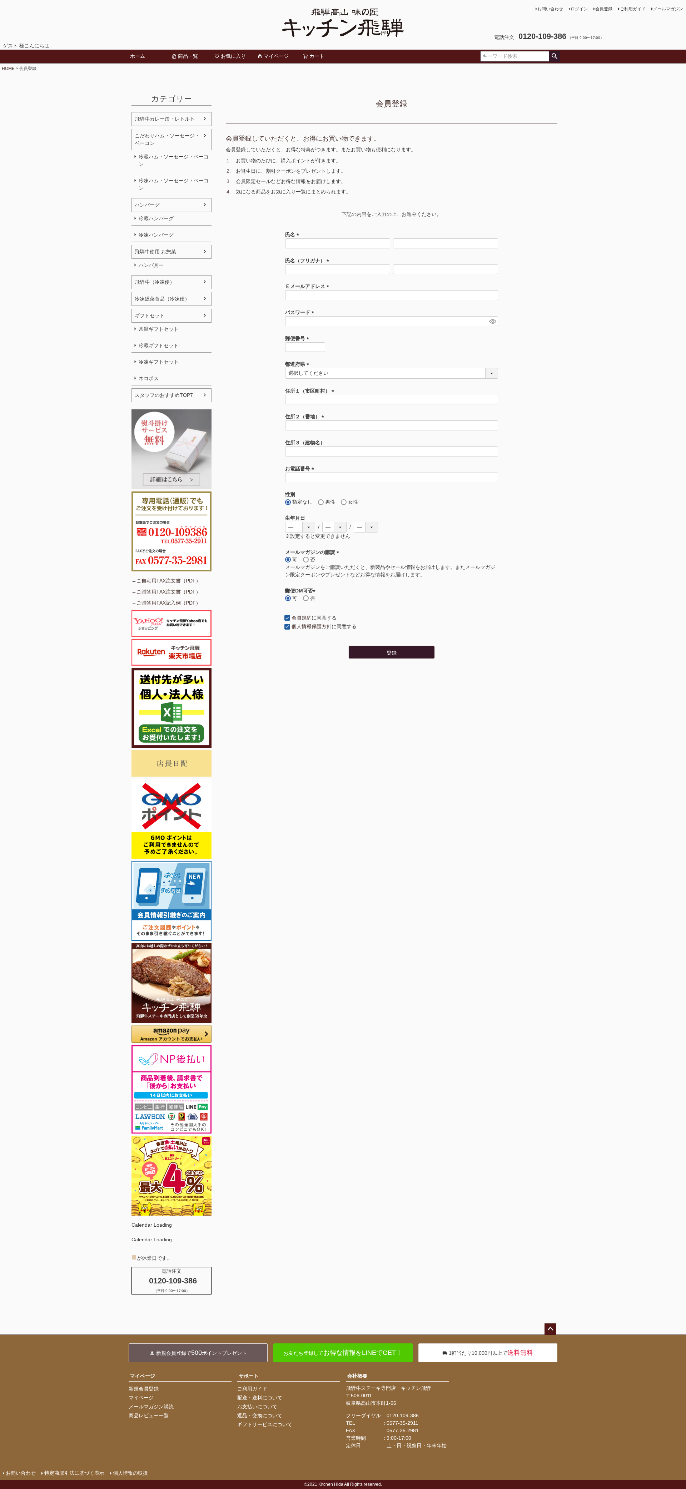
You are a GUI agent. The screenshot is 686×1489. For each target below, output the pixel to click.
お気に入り (233, 56)
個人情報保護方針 (312, 626)
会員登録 (603, 8)
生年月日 (295, 518)
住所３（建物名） (305, 442)
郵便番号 (298, 338)
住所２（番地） (306, 416)
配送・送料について (259, 1397)
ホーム (137, 56)
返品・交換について (259, 1415)
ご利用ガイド (633, 8)
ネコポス (149, 378)
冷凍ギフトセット (159, 362)
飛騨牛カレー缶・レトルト (165, 119)
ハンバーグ (147, 205)
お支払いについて (257, 1406)
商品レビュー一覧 (149, 1415)
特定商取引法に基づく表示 (74, 1473)
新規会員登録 (144, 1389)
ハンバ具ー (151, 265)
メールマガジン (668, 8)
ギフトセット (150, 315)
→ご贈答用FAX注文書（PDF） (166, 592)
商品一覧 (188, 56)
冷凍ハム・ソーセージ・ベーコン (174, 184)
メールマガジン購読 (151, 1406)
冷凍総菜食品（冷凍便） (162, 299)
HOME (8, 68)
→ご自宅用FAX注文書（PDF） (166, 581)
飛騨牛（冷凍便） (155, 282)
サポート (249, 1376)
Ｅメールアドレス (308, 286)
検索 (554, 56)
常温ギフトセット (159, 329)
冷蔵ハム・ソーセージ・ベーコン (174, 160)
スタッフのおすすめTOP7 (164, 395)
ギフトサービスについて (264, 1424)
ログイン (579, 8)
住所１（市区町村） (311, 391)
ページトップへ (550, 1329)
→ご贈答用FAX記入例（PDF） (166, 603)
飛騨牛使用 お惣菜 (155, 251)
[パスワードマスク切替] (492, 321)
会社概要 (357, 1376)
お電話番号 (301, 468)
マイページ (276, 56)
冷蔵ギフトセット (159, 345)
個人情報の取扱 (130, 1473)
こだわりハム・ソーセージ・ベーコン (167, 139)
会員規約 (302, 618)
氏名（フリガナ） (308, 260)
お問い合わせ (550, 8)
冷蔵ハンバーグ (156, 218)
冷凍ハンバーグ (156, 235)
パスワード (301, 312)
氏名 (293, 234)
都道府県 (298, 364)
